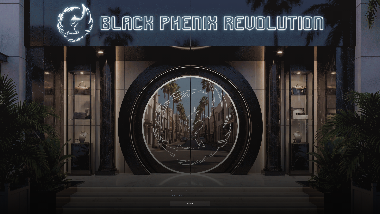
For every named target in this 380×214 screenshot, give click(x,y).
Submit (190, 203)
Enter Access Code (179, 190)
